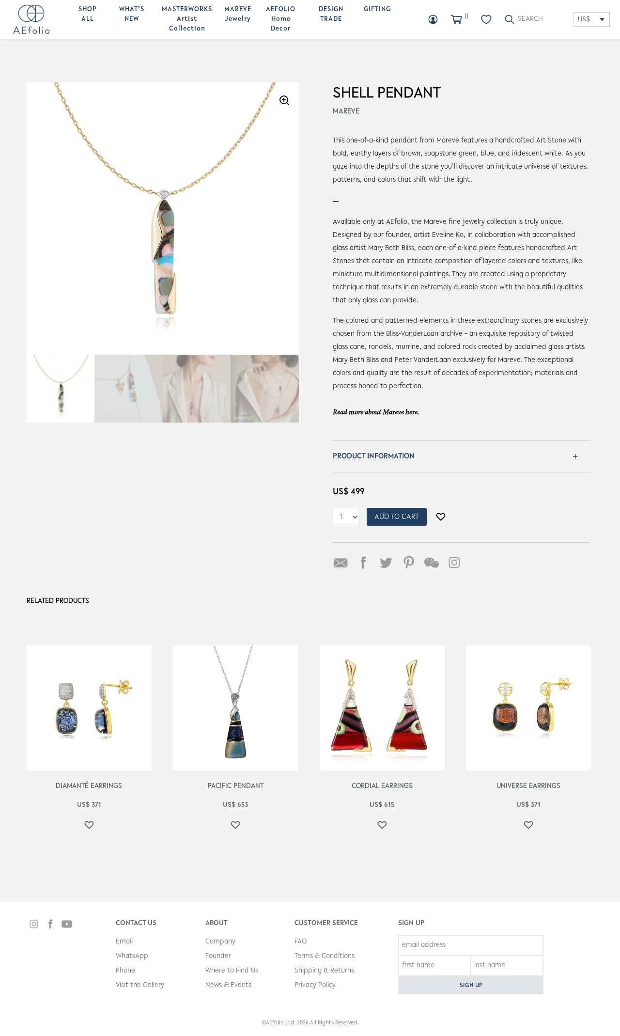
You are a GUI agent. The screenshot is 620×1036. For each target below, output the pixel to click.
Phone (125, 970)
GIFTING (377, 9)
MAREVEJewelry (237, 14)
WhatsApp (132, 956)
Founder (218, 956)
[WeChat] (431, 562)
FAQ (300, 941)
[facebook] (50, 925)
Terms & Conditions (324, 956)
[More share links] (477, 562)
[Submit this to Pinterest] (409, 562)
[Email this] (340, 562)
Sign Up (471, 985)
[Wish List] (486, 19)
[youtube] (67, 925)
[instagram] (34, 925)
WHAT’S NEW (131, 14)
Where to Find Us (231, 970)
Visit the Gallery (140, 985)
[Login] (433, 19)
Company (220, 941)
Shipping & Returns (324, 970)
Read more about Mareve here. (376, 412)
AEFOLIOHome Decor (280, 19)
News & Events (228, 985)
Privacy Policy (315, 985)
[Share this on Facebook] (363, 562)
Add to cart (396, 517)
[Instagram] (454, 562)
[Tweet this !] (386, 562)
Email (124, 941)
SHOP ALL (87, 14)
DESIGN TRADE (331, 14)
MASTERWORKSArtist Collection (187, 19)
